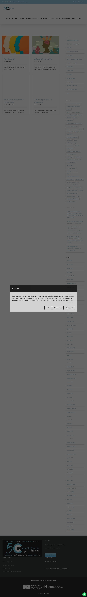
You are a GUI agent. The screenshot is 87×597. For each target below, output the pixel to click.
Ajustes (48, 308)
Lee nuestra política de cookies (64, 300)
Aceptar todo (69, 308)
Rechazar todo (58, 308)
